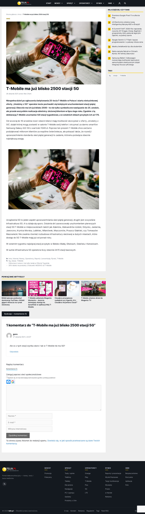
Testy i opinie (69, 473)
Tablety (67, 481)
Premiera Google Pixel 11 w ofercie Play (126, 16)
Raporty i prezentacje (42, 258)
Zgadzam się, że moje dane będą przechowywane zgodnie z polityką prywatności (31, 378)
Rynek (99, 3)
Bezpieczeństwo (131, 473)
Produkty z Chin (71, 500)
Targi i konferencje (112, 481)
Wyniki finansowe (111, 477)
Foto (127, 485)
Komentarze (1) (11, 369)
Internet (15, 258)
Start (48, 3)
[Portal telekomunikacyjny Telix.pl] (10, 469)
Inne (110, 3)
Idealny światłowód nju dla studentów (127, 46)
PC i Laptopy (69, 493)
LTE (86, 493)
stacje (14, 261)
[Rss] (4, 484)
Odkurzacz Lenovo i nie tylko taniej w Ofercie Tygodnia (29, 263)
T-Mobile (60, 258)
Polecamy (48, 477)
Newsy (57, 3)
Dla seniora (69, 485)
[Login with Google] (13, 382)
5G (86, 489)
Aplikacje (128, 481)
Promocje (48, 473)
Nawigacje (69, 489)
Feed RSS (105, 511)
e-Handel (108, 493)
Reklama (108, 497)
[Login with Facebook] (8, 382)
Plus (86, 485)
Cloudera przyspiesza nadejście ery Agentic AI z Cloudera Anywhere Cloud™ (66, 300)
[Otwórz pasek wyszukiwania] (125, 3)
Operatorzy (84, 3)
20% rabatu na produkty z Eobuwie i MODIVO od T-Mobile (30, 265)
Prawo (107, 489)
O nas (66, 511)
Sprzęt (70, 3)
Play (86, 477)
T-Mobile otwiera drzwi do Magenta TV (92, 299)
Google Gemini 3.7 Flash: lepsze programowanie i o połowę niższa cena (127, 41)
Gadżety (68, 497)
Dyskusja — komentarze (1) (15, 314)
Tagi (97, 511)
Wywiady (108, 485)
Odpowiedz (14, 352)
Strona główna (11, 14)
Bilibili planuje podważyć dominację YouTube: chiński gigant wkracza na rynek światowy (13, 301)
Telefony (68, 477)
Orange (88, 473)
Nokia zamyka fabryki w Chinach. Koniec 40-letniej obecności (125, 52)
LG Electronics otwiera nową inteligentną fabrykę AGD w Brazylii (126, 23)
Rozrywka (129, 477)
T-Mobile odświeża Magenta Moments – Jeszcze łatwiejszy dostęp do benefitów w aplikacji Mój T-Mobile (40, 302)
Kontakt (73, 511)
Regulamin (90, 511)
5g (10, 261)
